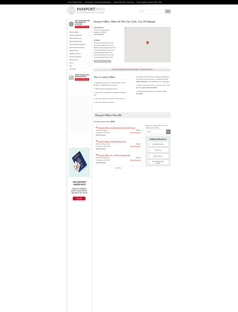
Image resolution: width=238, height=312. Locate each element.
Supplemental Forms (75, 53)
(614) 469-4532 (101, 149)
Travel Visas (130, 2)
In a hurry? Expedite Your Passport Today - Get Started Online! (132, 69)
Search (168, 131)
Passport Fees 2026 (119, 2)
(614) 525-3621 (101, 135)
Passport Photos (158, 156)
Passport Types (77, 2)
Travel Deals (72, 69)
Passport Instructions (75, 38)
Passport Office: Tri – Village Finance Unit (114, 155)
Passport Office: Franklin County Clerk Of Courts (116, 127)
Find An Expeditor (82, 27)
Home (70, 2)
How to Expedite (142, 2)
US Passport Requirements (102, 2)
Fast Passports (89, 2)
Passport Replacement (75, 41)
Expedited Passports (158, 144)
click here (166, 81)
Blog (160, 2)
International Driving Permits (158, 162)
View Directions (135, 132)
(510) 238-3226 (99, 34)
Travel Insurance (73, 60)
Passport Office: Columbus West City (112, 141)
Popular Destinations (75, 56)
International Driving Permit (77, 44)
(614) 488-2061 (101, 162)
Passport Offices (153, 2)
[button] (147, 43)
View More (118, 168)
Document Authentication (76, 47)
